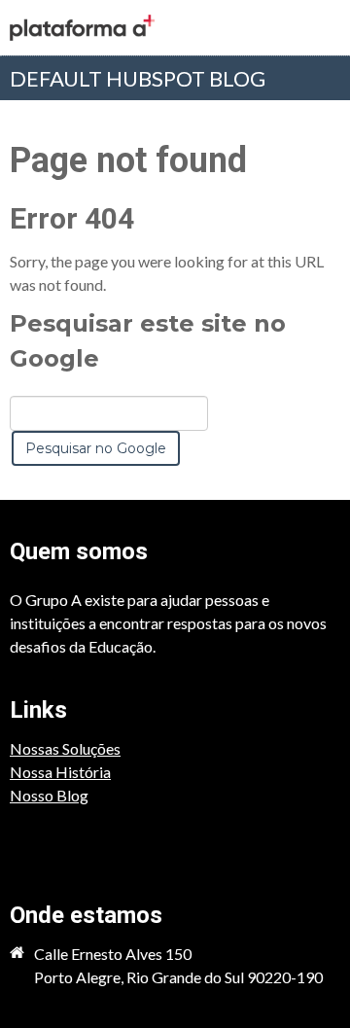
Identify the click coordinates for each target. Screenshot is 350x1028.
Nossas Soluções (65, 748)
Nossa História (60, 771)
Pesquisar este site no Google (148, 340)
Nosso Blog (49, 795)
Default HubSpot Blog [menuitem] (137, 78)
